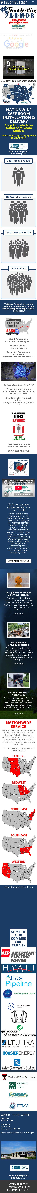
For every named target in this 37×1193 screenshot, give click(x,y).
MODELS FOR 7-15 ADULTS (18, 197)
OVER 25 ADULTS (18, 268)
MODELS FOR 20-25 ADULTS (18, 232)
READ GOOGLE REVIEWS (18, 51)
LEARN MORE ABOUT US (18, 561)
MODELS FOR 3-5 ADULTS (18, 161)
